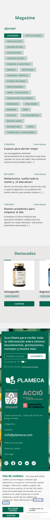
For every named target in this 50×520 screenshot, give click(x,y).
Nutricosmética (30, 115)
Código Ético (9, 424)
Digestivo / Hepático (17, 75)
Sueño (30, 126)
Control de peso (16, 58)
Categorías (13, 35)
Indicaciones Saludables (20, 98)
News (25, 109)
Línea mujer (31, 104)
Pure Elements (11, 296)
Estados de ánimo (16, 81)
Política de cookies (12, 448)
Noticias (11, 115)
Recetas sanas (14, 121)
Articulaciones (33, 35)
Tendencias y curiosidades (21, 132)
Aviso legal (8, 454)
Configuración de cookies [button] (36, 509)
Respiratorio (14, 126)
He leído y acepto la (22, 366)
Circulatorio (14, 52)
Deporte (11, 69)
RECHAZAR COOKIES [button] (13, 509)
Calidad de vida (15, 47)
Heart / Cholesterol (17, 92)
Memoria (11, 109)
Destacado (28, 69)
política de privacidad (30, 366)
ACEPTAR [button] (11, 515)
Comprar (19, 303)
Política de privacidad (13, 442)
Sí (26, 362)
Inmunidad (12, 104)
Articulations (14, 41)
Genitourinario (15, 87)
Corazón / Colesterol (18, 64)
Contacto (8, 429)
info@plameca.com (18, 435)
